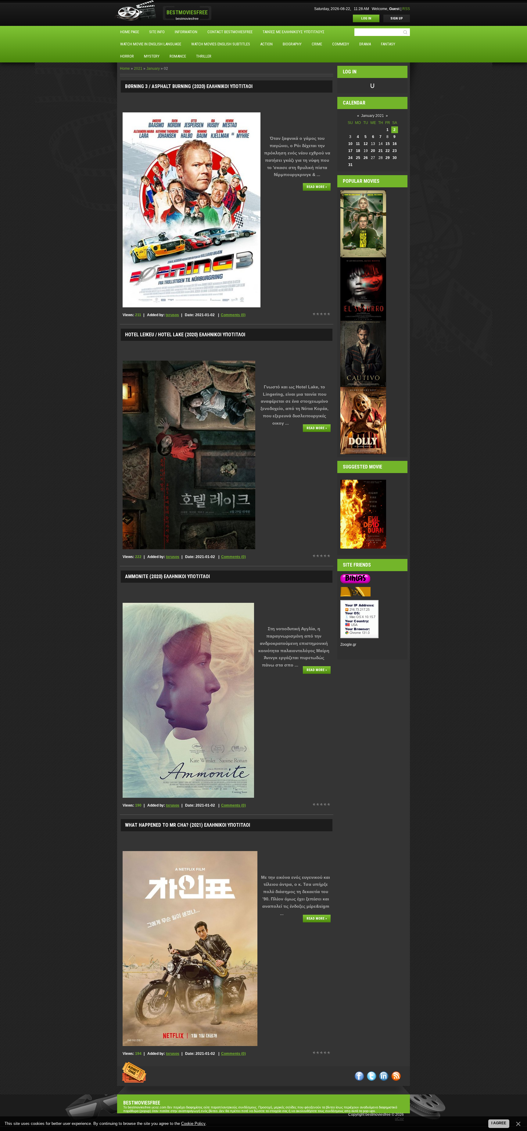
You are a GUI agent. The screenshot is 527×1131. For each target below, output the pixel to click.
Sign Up (396, 18)
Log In (366, 18)
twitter (371, 1076)
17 (350, 151)
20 (373, 151)
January (153, 68)
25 (358, 158)
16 (395, 144)
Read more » (317, 187)
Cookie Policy (193, 1123)
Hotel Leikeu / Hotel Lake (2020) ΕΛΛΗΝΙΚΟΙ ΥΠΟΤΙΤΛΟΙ (185, 335)
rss (396, 1076)
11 (358, 144)
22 (387, 151)
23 (395, 151)
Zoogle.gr (348, 644)
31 (350, 165)
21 (380, 151)
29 (387, 158)
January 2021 (372, 116)
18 (358, 151)
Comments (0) (233, 315)
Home (125, 68)
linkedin (384, 1076)
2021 (138, 68)
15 (387, 144)
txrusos (172, 315)
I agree (498, 1123)
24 (350, 158)
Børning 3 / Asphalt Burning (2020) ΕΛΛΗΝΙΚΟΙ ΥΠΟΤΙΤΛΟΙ (189, 86)
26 (366, 158)
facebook (359, 1076)
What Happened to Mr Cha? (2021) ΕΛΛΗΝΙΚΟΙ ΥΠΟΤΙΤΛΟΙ (187, 825)
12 (366, 144)
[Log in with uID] (372, 85)
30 (395, 158)
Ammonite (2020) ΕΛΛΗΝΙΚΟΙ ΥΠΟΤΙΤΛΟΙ (167, 576)
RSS (406, 9)
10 (350, 144)
